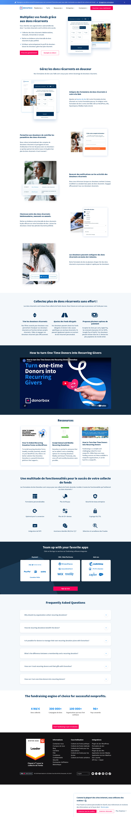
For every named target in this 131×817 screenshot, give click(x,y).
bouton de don (81, 99)
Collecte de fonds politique (80, 744)
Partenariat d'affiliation (60, 762)
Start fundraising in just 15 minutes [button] (65, 727)
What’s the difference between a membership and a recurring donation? (51, 653)
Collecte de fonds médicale (80, 746)
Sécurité (55, 760)
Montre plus (105, 807)
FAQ (54, 753)
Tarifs (48, 8)
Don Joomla (96, 757)
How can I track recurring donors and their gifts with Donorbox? (48, 666)
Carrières (56, 751)
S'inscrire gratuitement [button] (29, 53)
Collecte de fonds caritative (80, 757)
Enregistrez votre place (106, 2)
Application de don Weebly (101, 753)
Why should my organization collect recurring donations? (45, 615)
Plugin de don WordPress (100, 744)
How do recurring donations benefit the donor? (42, 628)
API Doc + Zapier (98, 760)
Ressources (57, 8)
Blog (54, 748)
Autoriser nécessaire (105, 811)
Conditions (56, 755)
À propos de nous (59, 746)
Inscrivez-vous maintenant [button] (102, 8)
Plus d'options (120, 811)
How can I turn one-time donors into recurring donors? (44, 679)
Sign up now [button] (65, 589)
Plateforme (38, 8)
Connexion (82, 8)
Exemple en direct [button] (50, 53)
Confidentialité (58, 757)
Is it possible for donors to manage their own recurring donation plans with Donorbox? (56, 640)
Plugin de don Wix (98, 751)
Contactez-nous (58, 744)
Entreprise (69, 8)
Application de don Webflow (101, 755)
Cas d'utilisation (77, 740)
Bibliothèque (57, 764)
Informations (58, 740)
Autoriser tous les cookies (86, 811)
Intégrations (96, 740)
